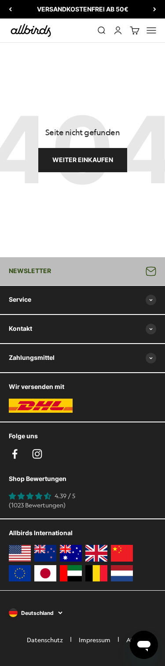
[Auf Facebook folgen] (15, 454)
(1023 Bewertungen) (37, 505)
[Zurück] (10, 9)
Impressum (94, 640)
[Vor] (154, 9)
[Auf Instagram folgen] (37, 454)
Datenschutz (45, 640)
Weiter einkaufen (82, 159)
